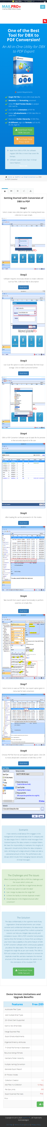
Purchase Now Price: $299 (25, 140)
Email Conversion (30, 177)
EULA (28, 1125)
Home (10, 177)
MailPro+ (18, 177)
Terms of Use (19, 1125)
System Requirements (25, 92)
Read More (23, 287)
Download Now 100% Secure (24, 131)
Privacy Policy (36, 1125)
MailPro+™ (26, 1118)
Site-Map (9, 1125)
